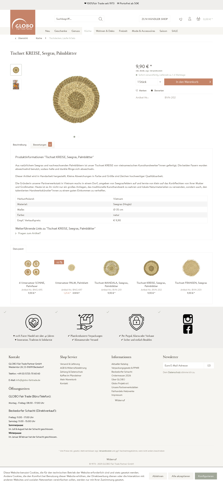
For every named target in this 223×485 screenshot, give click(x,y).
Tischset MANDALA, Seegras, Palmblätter (111, 284)
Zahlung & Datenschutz (71, 371)
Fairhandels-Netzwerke (123, 391)
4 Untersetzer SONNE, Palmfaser (32, 284)
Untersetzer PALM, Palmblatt (71, 283)
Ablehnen (157, 476)
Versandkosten (105, 450)
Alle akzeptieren (181, 476)
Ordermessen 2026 (121, 375)
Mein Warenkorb (68, 379)
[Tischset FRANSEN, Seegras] (191, 268)
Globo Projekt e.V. (120, 383)
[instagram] (188, 319)
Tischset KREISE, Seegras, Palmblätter (151, 284)
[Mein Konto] (190, 18)
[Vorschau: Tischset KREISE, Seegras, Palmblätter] (16, 70)
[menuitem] (104, 18)
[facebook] (188, 329)
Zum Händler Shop (155, 19)
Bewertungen (42, 144)
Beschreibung (19, 144)
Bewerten (159, 90)
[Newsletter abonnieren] (209, 365)
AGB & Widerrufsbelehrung (73, 368)
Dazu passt (18, 248)
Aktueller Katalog (120, 364)
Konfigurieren (206, 476)
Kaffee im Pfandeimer (70, 375)
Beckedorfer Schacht (122, 371)
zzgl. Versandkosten (153, 70)
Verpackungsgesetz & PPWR (125, 368)
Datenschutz (174, 372)
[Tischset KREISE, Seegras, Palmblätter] (151, 268)
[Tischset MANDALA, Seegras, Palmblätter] (111, 268)
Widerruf (120, 400)
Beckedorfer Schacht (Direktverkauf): (32, 411)
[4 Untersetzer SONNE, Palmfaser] (32, 268)
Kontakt (64, 383)
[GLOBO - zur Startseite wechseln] (22, 22)
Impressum (117, 395)
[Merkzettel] (179, 18)
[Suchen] (100, 18)
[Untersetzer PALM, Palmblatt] (71, 268)
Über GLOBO (118, 379)
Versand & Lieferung (70, 364)
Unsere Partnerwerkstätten (125, 387)
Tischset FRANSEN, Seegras (191, 283)
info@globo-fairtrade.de (28, 380)
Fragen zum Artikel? (29, 233)
